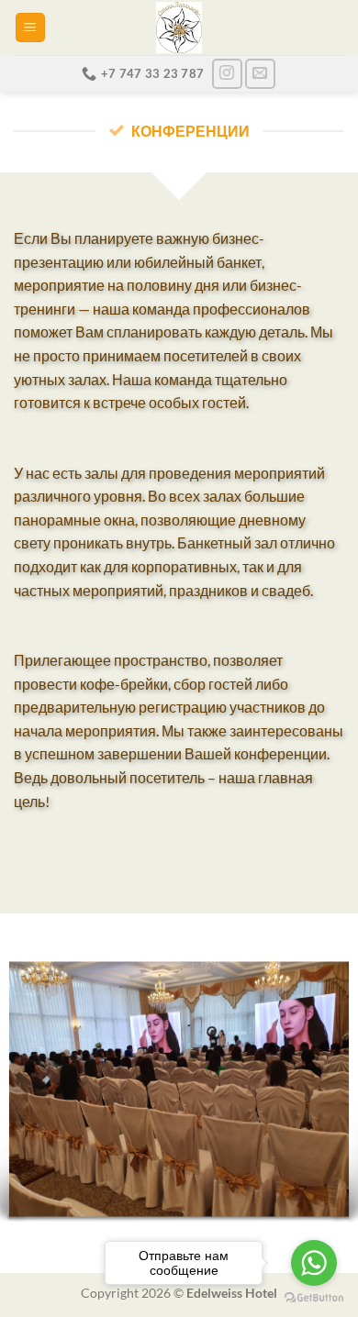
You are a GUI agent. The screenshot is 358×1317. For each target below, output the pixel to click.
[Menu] (30, 28)
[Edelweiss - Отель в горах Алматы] (179, 27)
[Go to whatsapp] (314, 1263)
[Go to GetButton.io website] (314, 1298)
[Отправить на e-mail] (260, 74)
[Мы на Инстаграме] (227, 74)
